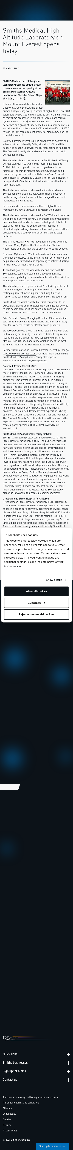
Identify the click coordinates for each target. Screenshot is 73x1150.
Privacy (7, 1125)
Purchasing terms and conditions (21, 1103)
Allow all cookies (36, 591)
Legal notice (9, 1114)
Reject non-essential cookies (36, 614)
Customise (34, 602)
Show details (54, 579)
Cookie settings (12, 566)
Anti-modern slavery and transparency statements (30, 1097)
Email (10, 681)
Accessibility (10, 1130)
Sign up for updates (50, 1146)
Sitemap (7, 1108)
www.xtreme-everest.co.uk (21, 353)
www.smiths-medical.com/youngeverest (25, 360)
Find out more (14, 876)
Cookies (7, 1119)
